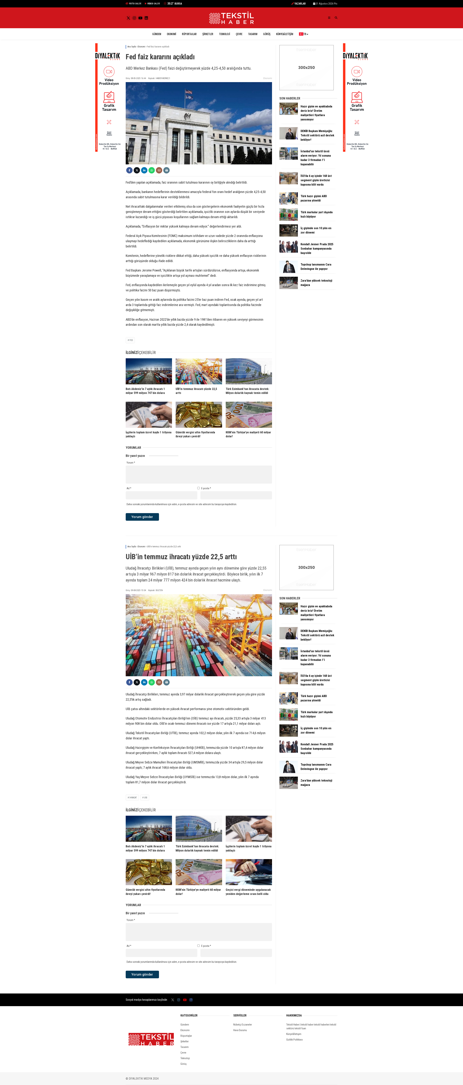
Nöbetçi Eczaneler (242, 1024)
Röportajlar (189, 34)
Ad (129, 488)
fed (131, 340)
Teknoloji (224, 34)
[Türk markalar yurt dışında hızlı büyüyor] (288, 219)
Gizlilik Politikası (294, 1039)
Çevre (239, 34)
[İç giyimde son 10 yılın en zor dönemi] (288, 235)
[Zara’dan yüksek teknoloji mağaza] (288, 288)
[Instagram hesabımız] (134, 18)
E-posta (206, 488)
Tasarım (252, 34)
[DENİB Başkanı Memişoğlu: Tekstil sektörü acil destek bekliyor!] (288, 138)
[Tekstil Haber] (231, 23)
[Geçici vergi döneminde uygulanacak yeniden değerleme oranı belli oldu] (249, 872)
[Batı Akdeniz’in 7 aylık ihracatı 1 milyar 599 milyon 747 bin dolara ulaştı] (149, 371)
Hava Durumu (240, 1030)
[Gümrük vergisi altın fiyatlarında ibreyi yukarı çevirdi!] (199, 415)
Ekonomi (171, 34)
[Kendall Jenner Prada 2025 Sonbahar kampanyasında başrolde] (288, 251)
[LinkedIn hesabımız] (146, 18)
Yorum (131, 462)
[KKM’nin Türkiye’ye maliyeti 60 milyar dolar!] (249, 415)
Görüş (266, 34)
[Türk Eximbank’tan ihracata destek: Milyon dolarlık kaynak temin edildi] (249, 371)
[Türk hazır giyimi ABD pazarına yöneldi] (288, 203)
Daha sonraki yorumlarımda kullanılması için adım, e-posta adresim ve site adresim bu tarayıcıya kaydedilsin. (182, 504)
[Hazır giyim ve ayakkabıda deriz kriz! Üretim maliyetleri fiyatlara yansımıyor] (288, 113)
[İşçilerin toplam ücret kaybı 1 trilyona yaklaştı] (149, 415)
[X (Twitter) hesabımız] (128, 18)
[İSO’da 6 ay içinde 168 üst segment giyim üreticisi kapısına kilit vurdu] (288, 183)
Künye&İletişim (284, 34)
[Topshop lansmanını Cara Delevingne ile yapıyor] (288, 272)
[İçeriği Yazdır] (166, 170)
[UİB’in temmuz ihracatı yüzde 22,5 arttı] (199, 371)
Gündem (156, 34)
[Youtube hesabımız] (140, 18)
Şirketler (207, 34)
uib (145, 797)
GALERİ (135, 3)
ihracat (133, 797)
